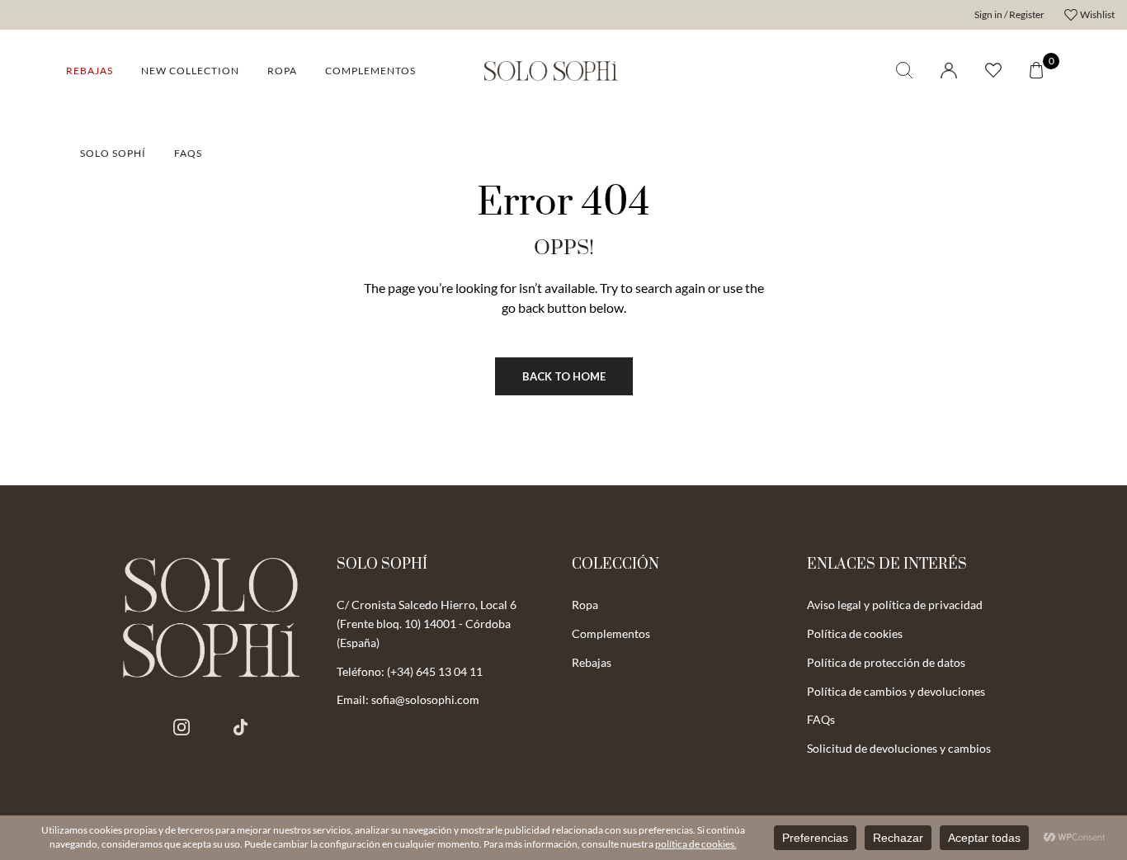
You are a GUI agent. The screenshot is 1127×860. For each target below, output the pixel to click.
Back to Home (564, 376)
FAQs (188, 153)
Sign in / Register (1009, 14)
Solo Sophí (113, 153)
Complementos (370, 70)
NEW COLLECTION (190, 70)
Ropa (282, 70)
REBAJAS (89, 70)
